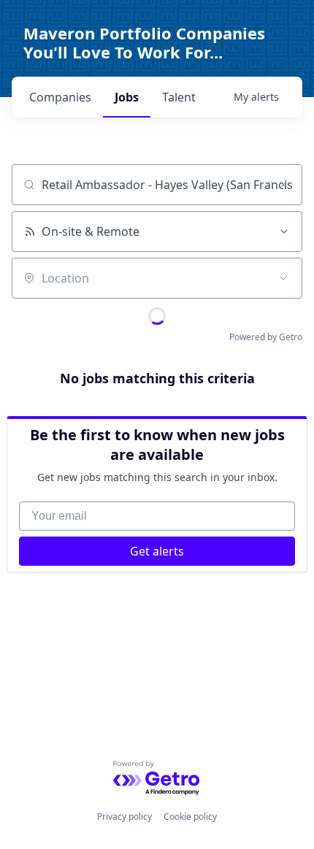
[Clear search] (283, 185)
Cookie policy (190, 816)
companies (60, 97)
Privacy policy (124, 816)
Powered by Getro (265, 337)
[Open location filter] (283, 278)
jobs (127, 97)
